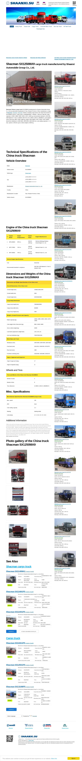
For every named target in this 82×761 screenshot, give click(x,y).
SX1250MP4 (62, 119)
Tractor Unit (27, 26)
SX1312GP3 (62, 536)
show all (11, 631)
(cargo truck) (20, 571)
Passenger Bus (40, 29)
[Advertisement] (41, 44)
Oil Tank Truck (67, 26)
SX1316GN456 (62, 312)
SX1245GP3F (62, 472)
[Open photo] (29, 88)
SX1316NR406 (62, 216)
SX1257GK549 (62, 346)
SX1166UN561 (62, 185)
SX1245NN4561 (63, 377)
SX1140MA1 (62, 568)
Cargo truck (28, 173)
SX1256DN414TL (63, 281)
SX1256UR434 (62, 249)
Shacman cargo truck (18, 566)
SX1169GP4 (62, 86)
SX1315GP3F (62, 503)
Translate (34, 716)
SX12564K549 (62, 152)
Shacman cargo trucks (58, 87)
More (9, 585)
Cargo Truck (35, 26)
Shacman (27, 165)
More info (54, 758)
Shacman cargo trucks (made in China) (16, 57)
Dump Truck (18, 26)
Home (11, 26)
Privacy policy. (31, 740)
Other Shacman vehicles (28, 631)
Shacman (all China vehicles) (38, 57)
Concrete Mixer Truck (46, 26)
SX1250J (61, 439)
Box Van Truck (58, 26)
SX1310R (61, 409)
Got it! (73, 758)
